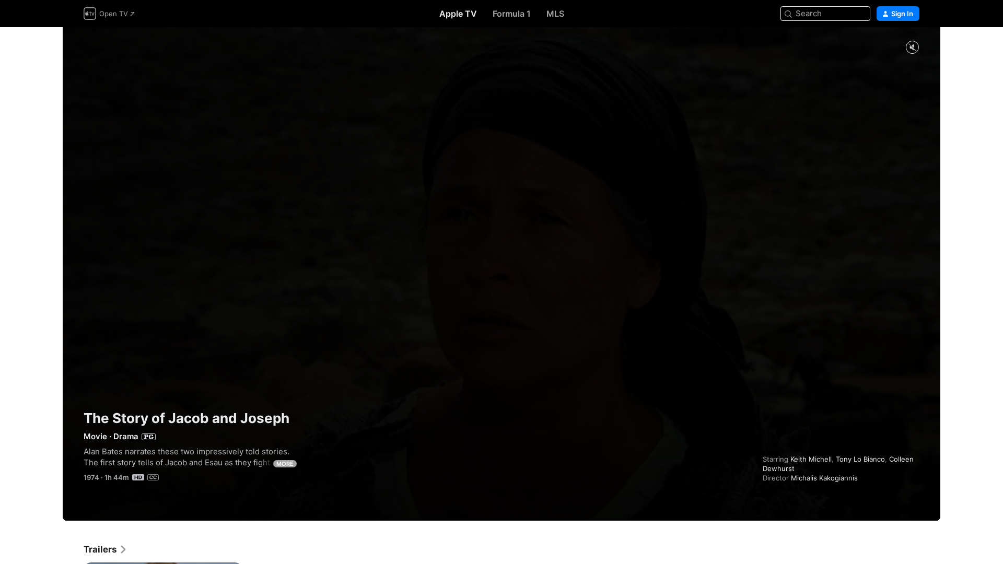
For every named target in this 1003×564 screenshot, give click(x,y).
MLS (555, 13)
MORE (285, 463)
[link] (105, 549)
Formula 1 (512, 13)
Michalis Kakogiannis (824, 478)
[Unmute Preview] (912, 48)
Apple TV (458, 13)
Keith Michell (811, 459)
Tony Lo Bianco (860, 459)
